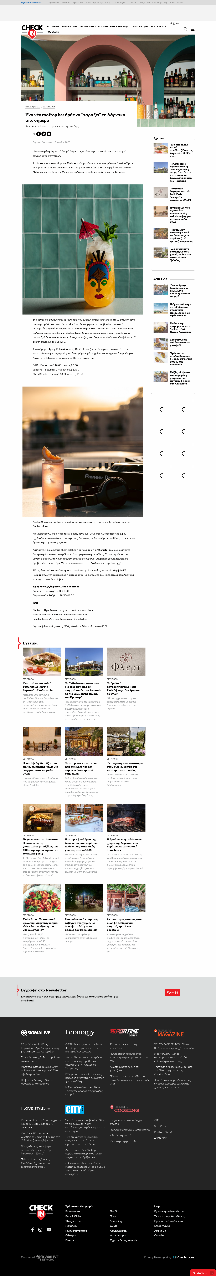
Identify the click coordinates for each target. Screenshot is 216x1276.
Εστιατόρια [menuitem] (53, 26)
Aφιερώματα (118, 1230)
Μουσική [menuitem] (103, 26)
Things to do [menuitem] (87, 26)
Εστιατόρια (49, 106)
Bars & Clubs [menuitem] (69, 26)
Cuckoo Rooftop (110, 533)
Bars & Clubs (73, 1216)
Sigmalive (53, 2)
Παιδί (113, 1211)
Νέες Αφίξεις (32, 106)
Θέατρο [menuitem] (137, 26)
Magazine (145, 2)
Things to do (73, 1221)
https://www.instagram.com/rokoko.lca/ (64, 619)
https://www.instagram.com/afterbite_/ (66, 614)
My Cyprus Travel (173, 2)
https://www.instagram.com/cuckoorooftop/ (68, 610)
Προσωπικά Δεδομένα (168, 1221)
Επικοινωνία (162, 1225)
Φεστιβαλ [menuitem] (149, 26)
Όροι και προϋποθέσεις (169, 1216)
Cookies (159, 1235)
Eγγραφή (172, 992)
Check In (132, 2)
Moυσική (71, 1225)
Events (69, 1240)
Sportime (78, 2)
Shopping (116, 1221)
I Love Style (119, 2)
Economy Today (94, 2)
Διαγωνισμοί (118, 1235)
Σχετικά (30, 643)
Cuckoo (70, 333)
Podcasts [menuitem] (53, 31)
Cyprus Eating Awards (123, 1240)
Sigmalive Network (31, 2)
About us (160, 1230)
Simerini (65, 2)
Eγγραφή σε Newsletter (169, 1211)
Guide (113, 1225)
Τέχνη (113, 1216)
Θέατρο (70, 1235)
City (107, 2)
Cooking (156, 2)
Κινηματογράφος (76, 1230)
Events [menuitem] (161, 26)
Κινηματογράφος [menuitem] (120, 26)
